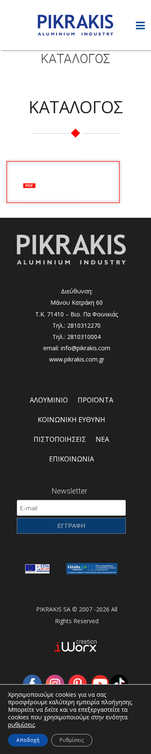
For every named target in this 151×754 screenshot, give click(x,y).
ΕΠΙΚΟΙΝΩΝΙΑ (71, 459)
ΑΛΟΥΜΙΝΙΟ (49, 400)
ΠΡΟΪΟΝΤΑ (95, 400)
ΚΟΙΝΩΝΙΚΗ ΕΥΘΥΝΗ (71, 419)
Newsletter (69, 491)
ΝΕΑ (102, 439)
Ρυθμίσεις (72, 740)
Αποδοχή (27, 740)
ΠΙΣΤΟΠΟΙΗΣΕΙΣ (60, 439)
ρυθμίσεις (21, 725)
